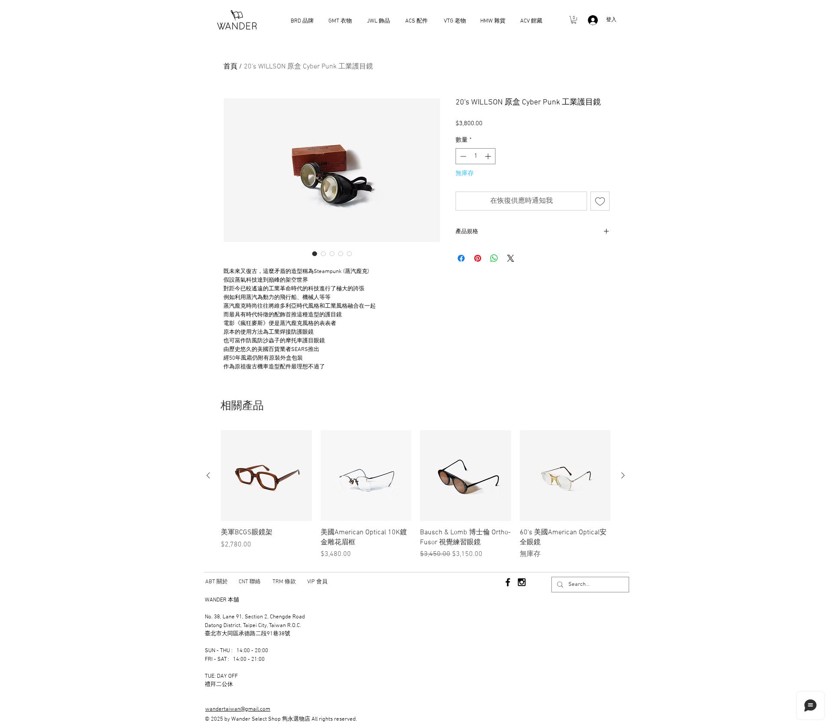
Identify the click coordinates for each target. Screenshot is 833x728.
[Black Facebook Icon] (507, 582)
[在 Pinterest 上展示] (477, 258)
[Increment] (488, 156)
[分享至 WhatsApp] (494, 258)
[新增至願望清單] (600, 201)
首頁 (230, 66)
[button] (573, 20)
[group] (415, 495)
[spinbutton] (475, 156)
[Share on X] (510, 258)
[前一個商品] (208, 475)
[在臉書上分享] (461, 258)
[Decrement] (462, 156)
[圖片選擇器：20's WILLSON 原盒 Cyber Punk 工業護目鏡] (314, 253)
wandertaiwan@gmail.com (237, 709)
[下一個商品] (623, 475)
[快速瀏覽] (266, 475)
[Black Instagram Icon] (521, 582)
